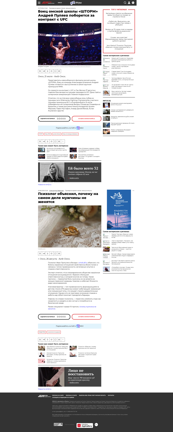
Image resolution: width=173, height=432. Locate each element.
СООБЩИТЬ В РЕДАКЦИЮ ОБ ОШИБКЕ (63, 397)
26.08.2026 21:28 (43, 190)
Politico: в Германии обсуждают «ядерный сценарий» (121, 130)
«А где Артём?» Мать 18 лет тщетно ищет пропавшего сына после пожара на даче (122, 86)
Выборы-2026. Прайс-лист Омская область (92, 395)
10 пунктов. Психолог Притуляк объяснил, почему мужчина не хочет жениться (56, 361)
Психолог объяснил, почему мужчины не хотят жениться (87, 347)
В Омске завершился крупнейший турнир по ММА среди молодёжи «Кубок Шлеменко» (57, 156)
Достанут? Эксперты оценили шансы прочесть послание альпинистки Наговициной (123, 262)
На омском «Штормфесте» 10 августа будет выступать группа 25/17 (57, 150)
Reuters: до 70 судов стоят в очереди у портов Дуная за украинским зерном (119, 31)
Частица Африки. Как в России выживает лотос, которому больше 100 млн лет (123, 79)
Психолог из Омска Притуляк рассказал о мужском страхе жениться (87, 354)
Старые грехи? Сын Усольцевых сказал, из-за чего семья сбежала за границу (123, 73)
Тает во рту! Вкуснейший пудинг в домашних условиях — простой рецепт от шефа (122, 249)
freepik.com (41, 248)
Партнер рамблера (69, 424)
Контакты (111, 395)
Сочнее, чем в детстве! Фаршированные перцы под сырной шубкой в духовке (119, 39)
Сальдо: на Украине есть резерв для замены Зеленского (122, 110)
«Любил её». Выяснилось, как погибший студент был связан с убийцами (119, 23)
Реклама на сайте (58, 395)
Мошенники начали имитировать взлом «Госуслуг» (121, 104)
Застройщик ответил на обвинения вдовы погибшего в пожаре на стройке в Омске (119, 15)
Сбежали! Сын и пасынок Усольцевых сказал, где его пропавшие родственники (123, 66)
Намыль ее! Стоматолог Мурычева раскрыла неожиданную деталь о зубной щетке (122, 59)
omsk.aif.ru (83, 263)
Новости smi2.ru (44, 185)
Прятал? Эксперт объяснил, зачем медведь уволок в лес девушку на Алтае (122, 235)
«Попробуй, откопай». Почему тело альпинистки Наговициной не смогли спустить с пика (123, 269)
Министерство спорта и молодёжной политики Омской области (70, 66)
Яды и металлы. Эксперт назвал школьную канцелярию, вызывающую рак (121, 93)
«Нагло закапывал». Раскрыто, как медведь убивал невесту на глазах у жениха (123, 242)
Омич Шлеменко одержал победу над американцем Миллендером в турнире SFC (89, 150)
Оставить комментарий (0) (86, 118)
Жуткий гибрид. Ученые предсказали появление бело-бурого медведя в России (123, 255)
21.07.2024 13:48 (42, 8)
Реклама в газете (71, 395)
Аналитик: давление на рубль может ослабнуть (122, 117)
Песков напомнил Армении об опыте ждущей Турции (122, 124)
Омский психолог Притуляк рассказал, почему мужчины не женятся (56, 354)
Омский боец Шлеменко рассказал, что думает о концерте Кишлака (88, 156)
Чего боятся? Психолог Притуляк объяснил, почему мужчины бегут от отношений (119, 47)
